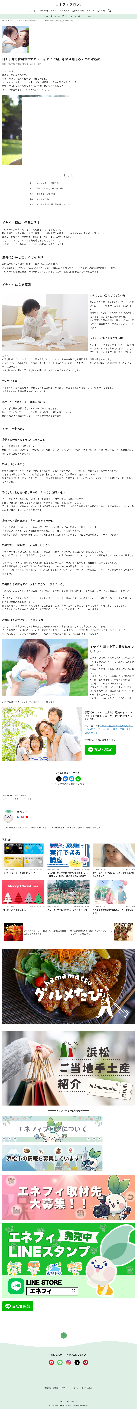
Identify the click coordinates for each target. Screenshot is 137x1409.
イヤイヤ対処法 (43, 199)
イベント (90, 10)
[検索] (109, 10)
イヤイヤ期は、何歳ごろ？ (48, 183)
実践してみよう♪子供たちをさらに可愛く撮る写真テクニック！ (113, 874)
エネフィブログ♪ (68, 4)
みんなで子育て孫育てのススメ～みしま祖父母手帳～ (113, 911)
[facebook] (18, 816)
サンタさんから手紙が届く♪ (14, 910)
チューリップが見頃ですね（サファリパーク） (67, 910)
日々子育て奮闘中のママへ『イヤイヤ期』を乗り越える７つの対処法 (48, 20)
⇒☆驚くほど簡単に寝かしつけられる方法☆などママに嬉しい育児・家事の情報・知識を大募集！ (109, 729)
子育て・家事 (15, 20)
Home (4, 20)
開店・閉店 (64, 10)
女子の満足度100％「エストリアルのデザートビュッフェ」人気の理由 (91, 932)
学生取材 (44, 10)
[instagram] (22, 816)
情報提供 (48, 1388)
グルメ (54, 10)
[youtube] (27, 816)
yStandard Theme (55, 1405)
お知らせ (101, 10)
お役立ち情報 (78, 10)
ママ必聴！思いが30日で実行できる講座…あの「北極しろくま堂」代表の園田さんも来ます (67, 874)
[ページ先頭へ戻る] (64, 1335)
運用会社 (56, 1388)
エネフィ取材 (31, 10)
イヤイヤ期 (27, 799)
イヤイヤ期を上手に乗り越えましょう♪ (54, 204)
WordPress (85, 1405)
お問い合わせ (87, 1388)
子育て (17, 799)
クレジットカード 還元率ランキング (18, 873)
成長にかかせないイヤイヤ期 (49, 188)
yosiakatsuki (67, 1405)
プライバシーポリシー (71, 1388)
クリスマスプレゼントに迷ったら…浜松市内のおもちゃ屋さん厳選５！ (45, 932)
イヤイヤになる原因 (45, 193)
